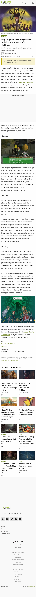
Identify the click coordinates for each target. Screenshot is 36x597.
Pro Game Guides (18, 545)
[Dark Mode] (26, 3)
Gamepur (18, 550)
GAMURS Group (31, 586)
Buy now (4, 346)
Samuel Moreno (23, 392)
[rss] (3, 519)
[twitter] (12, 519)
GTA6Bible (18, 581)
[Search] (22, 3)
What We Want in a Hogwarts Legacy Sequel (26, 465)
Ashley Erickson (23, 446)
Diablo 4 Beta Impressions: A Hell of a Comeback (8, 439)
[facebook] (16, 519)
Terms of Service (5, 529)
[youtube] (20, 519)
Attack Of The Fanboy (18, 552)
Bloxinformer (18, 579)
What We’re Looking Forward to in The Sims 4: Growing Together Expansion (26, 440)
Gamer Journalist (18, 564)
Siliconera (18, 557)
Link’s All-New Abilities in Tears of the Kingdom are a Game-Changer (8, 413)
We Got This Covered (18, 559)
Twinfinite (18, 547)
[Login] (33, 3)
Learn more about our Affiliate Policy (9, 360)
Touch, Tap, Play (18, 574)
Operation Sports (18, 569)
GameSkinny (18, 567)
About (3, 526)
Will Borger (4, 444)
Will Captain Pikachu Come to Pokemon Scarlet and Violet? (26, 412)
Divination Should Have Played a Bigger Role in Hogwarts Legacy (9, 466)
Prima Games (18, 555)
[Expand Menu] (29, 3)
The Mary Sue (18, 572)
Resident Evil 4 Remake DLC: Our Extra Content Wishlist (25, 386)
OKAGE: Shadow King (8, 343)
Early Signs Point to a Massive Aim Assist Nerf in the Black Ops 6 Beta (9, 386)
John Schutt (4, 392)
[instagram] (7, 519)
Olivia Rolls (4, 419)
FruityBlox (18, 577)
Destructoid (18, 562)
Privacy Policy (5, 531)
